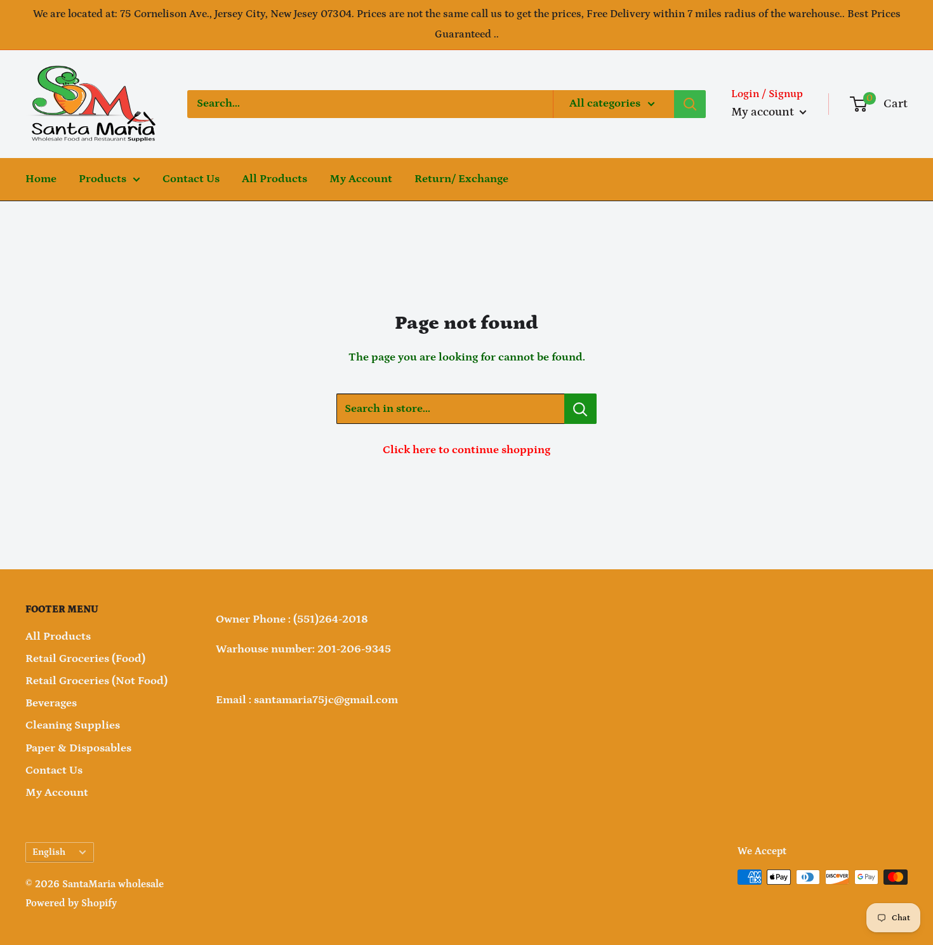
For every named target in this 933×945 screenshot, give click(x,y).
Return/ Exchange (461, 179)
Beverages (51, 703)
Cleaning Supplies (72, 725)
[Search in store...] (580, 408)
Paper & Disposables (78, 748)
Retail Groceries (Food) (85, 658)
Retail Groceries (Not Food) (96, 681)
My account (764, 112)
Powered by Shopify (71, 903)
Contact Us (191, 179)
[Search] (690, 104)
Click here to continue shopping (466, 450)
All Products (274, 179)
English (48, 852)
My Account (360, 179)
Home (40, 179)
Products (102, 179)
